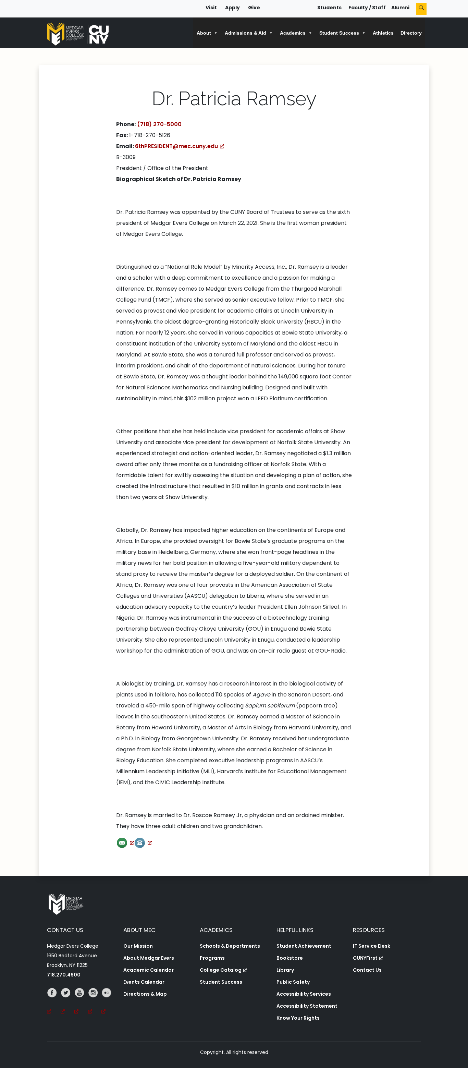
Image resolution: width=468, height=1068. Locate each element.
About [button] (204, 33)
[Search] (421, 9)
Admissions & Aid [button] (245, 33)
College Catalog (221, 970)
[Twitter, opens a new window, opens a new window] (67, 1002)
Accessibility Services (303, 994)
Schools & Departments (230, 946)
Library (285, 970)
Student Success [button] (339, 33)
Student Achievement (303, 946)
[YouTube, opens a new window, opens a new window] (81, 1002)
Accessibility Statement (306, 1006)
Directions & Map (145, 994)
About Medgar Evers (148, 958)
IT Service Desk (371, 946)
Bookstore (289, 958)
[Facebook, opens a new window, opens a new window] (54, 1002)
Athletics (383, 33)
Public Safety (293, 982)
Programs (212, 958)
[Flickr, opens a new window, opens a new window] (108, 1002)
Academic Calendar (148, 970)
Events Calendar (143, 982)
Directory (411, 33)
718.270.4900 (64, 974)
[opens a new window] (125, 843)
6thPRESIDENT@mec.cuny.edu (176, 146)
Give (254, 7)
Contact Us (367, 970)
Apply (232, 7)
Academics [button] (293, 33)
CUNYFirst (365, 958)
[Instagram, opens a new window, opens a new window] (95, 1002)
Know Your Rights (298, 1018)
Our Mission (138, 946)
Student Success (221, 982)
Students (329, 7)
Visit (211, 7)
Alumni (400, 7)
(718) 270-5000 (159, 124)
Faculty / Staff (367, 7)
